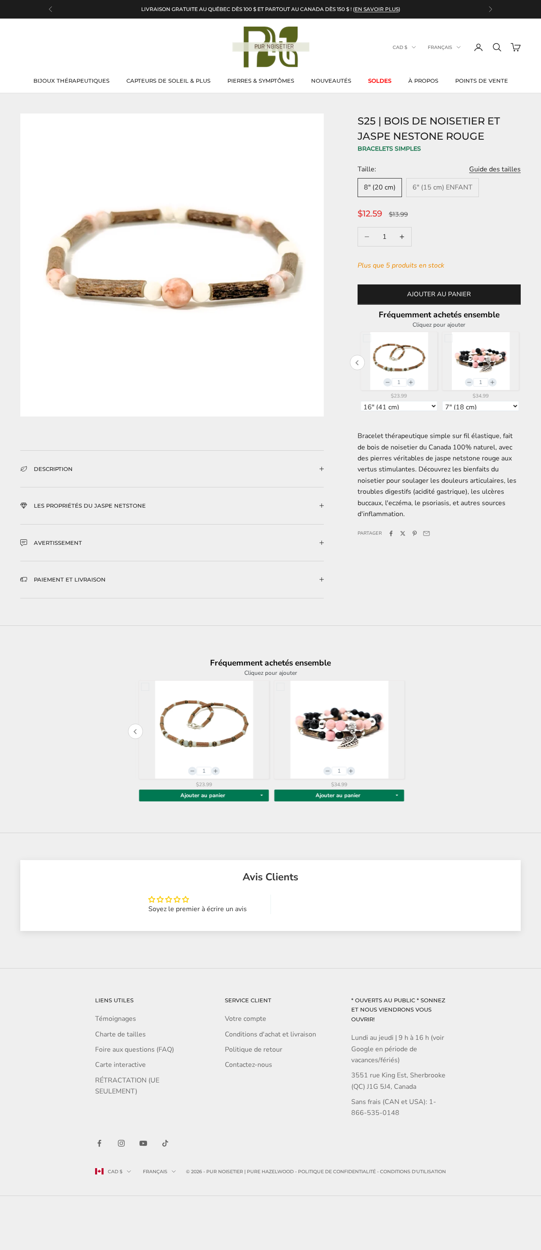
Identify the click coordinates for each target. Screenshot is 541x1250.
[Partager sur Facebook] (391, 533)
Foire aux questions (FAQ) (134, 1049)
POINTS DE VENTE (481, 80)
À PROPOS (423, 80)
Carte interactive (120, 1064)
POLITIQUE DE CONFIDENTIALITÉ (337, 1171)
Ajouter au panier (439, 294)
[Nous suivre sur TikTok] (165, 1143)
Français (440, 47)
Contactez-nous (248, 1064)
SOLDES (379, 80)
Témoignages (115, 1018)
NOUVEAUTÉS (331, 80)
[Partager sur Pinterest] (414, 533)
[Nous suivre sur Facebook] (99, 1143)
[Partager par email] (426, 533)
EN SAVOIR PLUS (377, 9)
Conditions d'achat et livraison (270, 1034)
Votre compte (245, 1018)
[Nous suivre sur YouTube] (143, 1143)
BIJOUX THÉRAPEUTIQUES (71, 80)
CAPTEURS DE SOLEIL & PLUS (168, 80)
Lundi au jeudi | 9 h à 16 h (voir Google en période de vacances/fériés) (397, 1049)
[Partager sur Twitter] (402, 533)
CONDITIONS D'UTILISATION (413, 1171)
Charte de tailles (120, 1034)
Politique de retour (253, 1049)
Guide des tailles (495, 168)
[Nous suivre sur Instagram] (121, 1143)
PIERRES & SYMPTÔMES (260, 80)
